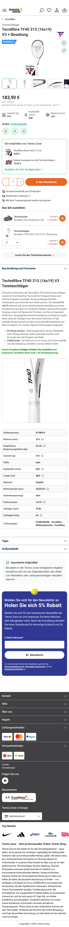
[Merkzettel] (49, 10)
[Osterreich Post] (19, 755)
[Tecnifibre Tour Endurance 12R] (7, 218)
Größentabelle (10, 548)
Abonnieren (36, 654)
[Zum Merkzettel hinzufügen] (64, 43)
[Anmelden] (56, 10)
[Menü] (4, 10)
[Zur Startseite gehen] (15, 10)
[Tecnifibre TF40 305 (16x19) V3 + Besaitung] (7, 232)
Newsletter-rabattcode (35, 666)
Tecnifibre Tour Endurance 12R (29, 220)
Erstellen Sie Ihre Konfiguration (23, 169)
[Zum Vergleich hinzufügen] (64, 50)
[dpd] (7, 755)
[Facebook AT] (5, 780)
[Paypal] (31, 737)
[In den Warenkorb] (62, 218)
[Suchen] (41, 10)
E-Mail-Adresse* (14, 637)
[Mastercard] (19, 737)
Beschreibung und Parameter (19, 268)
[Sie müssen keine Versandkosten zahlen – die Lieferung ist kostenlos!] (29, 196)
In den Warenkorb (46, 182)
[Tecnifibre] (60, 34)
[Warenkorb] (64, 10)
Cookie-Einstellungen (5, 766)
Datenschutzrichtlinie (14, 669)
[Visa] (7, 737)
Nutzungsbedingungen (15, 666)
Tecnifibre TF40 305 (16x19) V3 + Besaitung (35, 234)
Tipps (5, 540)
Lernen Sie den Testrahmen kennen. (33, 255)
